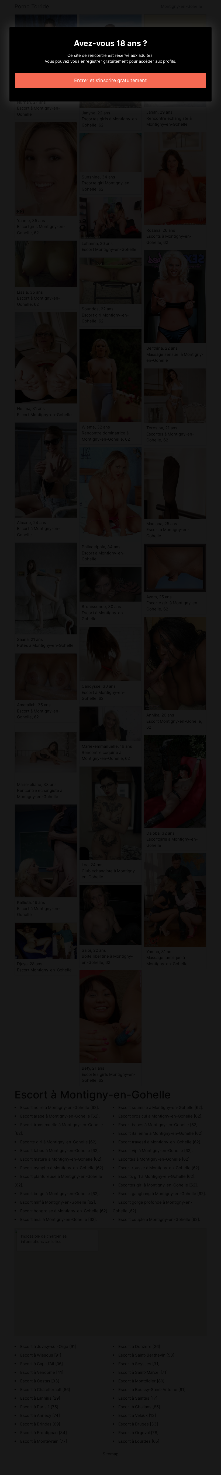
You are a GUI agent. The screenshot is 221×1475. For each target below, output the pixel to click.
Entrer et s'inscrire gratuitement (110, 80)
